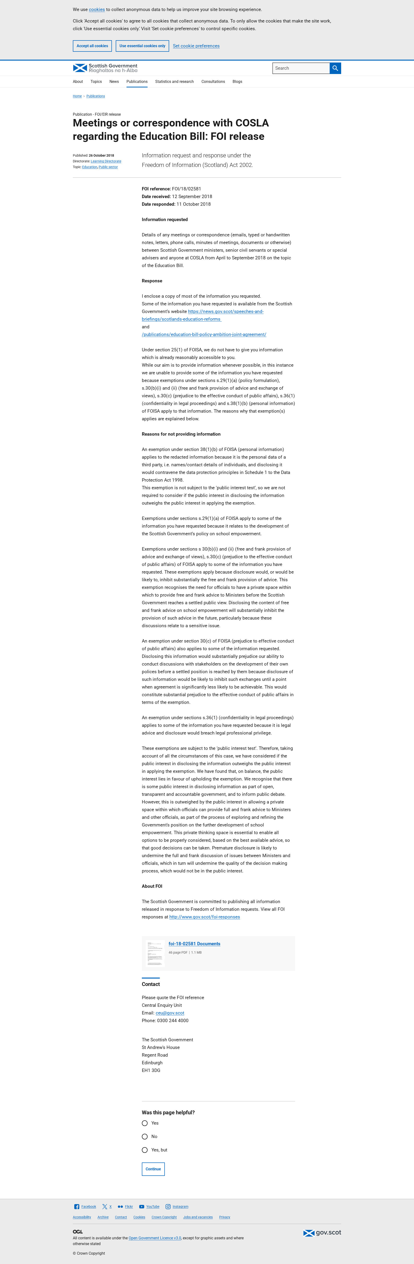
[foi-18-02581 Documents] (155, 953)
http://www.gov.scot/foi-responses (204, 917)
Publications (137, 81)
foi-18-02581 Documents (194, 943)
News (114, 81)
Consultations (213, 81)
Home (77, 96)
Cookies (139, 1217)
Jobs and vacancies (198, 1217)
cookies (97, 9)
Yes (155, 1123)
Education (89, 167)
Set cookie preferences (196, 46)
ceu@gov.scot (170, 1013)
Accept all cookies (92, 46)
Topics (96, 81)
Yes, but (159, 1150)
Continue (153, 1169)
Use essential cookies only (142, 46)
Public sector (108, 167)
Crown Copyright (164, 1217)
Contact (121, 1217)
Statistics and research (174, 81)
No (154, 1136)
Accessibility (82, 1217)
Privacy (224, 1217)
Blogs (237, 81)
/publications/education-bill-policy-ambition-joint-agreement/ (204, 334)
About (78, 81)
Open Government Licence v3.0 (155, 1238)
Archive (103, 1217)
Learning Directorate (106, 161)
